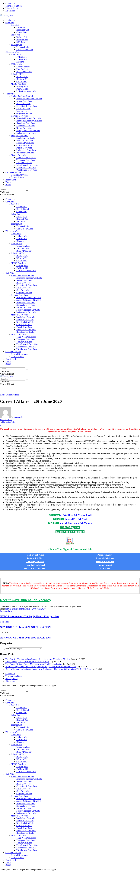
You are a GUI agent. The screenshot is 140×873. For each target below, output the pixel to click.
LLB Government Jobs (26, 91)
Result (8, 184)
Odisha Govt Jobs (24, 145)
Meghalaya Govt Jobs (25, 138)
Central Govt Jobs (13, 172)
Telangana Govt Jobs (25, 160)
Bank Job (15, 25)
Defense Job (21, 27)
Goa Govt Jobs (22, 111)
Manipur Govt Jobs (19, 135)
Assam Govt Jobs (24, 101)
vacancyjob (19, 417)
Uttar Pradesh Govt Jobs (26, 165)
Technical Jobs (22, 47)
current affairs (11, 609)
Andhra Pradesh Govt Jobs (22, 96)
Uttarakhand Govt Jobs (26, 167)
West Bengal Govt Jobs (26, 170)
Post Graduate (22, 69)
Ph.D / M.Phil (22, 89)
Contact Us (10, 3)
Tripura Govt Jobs (24, 162)
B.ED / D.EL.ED (24, 71)
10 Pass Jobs (21, 57)
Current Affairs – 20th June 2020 (31, 609)
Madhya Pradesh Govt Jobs (28, 130)
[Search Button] (27, 190)
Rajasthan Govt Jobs (25, 153)
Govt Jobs (9, 22)
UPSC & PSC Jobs (24, 49)
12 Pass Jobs (21, 59)
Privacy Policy (11, 8)
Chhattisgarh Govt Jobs (26, 106)
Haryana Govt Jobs (19, 116)
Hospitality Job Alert (35, 565)
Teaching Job (16, 44)
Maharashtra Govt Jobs (26, 133)
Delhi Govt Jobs (23, 108)
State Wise (9, 94)
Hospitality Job (22, 30)
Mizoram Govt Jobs (24, 140)
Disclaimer (10, 11)
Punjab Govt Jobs (24, 148)
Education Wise (12, 52)
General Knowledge (19, 175)
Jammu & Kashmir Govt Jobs (29, 121)
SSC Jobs (20, 42)
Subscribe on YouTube (70, 531)
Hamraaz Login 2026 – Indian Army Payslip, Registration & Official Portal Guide (40, 666)
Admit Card (10, 180)
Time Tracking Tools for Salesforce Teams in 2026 (27, 661)
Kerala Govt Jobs (23, 128)
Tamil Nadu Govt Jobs (26, 157)
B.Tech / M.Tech (18, 74)
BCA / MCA (22, 76)
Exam (8, 182)
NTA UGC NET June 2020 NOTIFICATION (25, 637)
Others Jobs (21, 32)
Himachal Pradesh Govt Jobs (28, 118)
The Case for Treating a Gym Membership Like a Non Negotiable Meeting (37, 659)
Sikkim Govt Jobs (18, 155)
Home (2, 395)
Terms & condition (13, 6)
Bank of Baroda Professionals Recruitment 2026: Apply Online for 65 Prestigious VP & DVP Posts (48, 669)
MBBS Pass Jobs (18, 84)
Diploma (20, 62)
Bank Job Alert (105, 565)
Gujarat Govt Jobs (24, 113)
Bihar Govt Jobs (23, 103)
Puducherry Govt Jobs (26, 150)
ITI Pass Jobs (16, 64)
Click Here (54, 515)
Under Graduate (23, 67)
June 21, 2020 (6, 419)
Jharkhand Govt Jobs (25, 123)
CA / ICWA (21, 81)
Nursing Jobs (22, 86)
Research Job (22, 39)
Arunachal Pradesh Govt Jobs (29, 98)
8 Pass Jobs (16, 54)
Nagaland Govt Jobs (25, 143)
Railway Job (21, 37)
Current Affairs (17, 177)
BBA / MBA (22, 79)
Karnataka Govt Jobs (25, 125)
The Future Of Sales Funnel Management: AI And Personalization (33, 664)
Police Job (15, 35)
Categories (4, 648)
